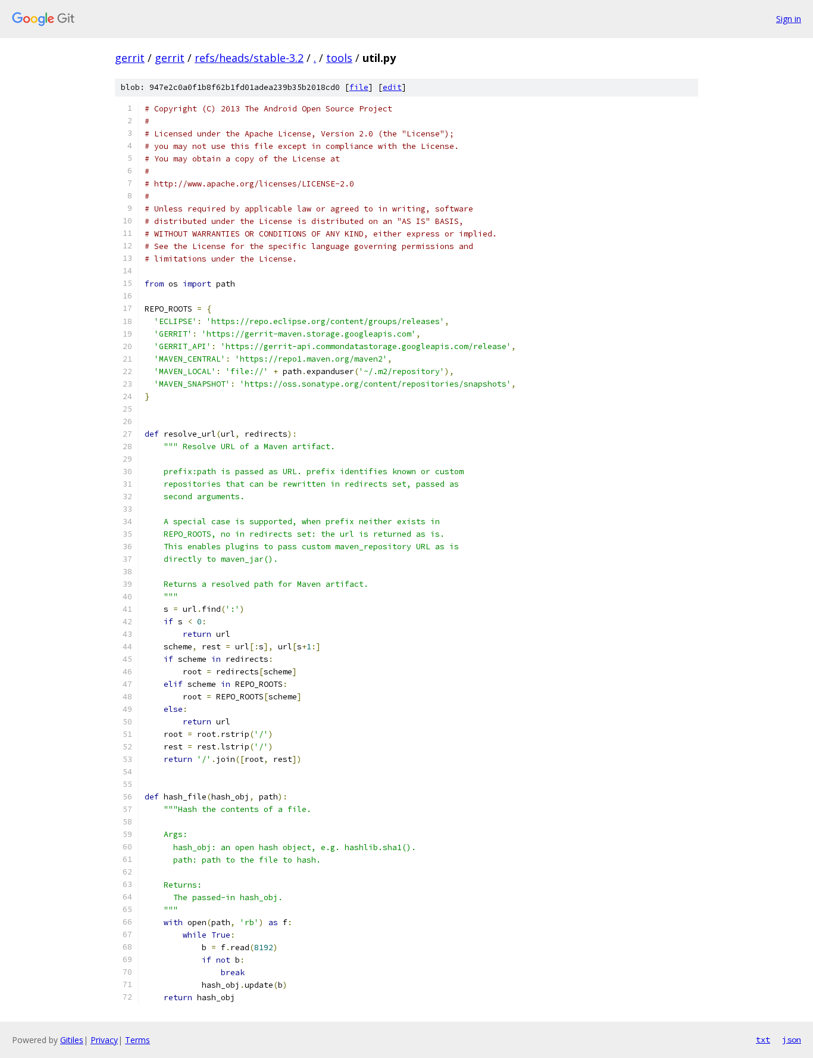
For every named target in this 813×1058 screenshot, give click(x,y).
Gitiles (71, 1039)
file (358, 87)
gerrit (130, 58)
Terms (137, 1039)
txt (763, 1039)
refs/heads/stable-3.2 (249, 58)
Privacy (104, 1039)
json (791, 1039)
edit (392, 87)
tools (339, 58)
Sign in (788, 18)
